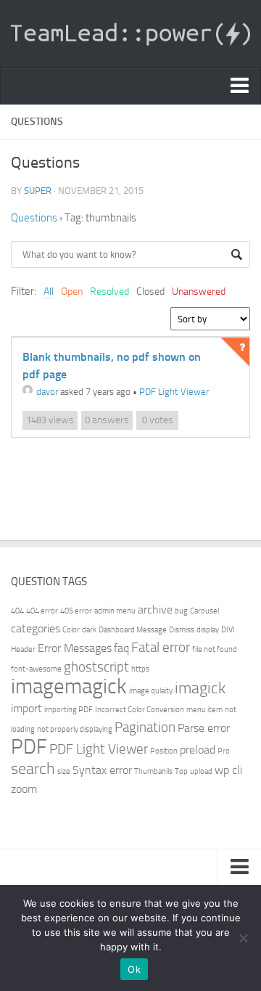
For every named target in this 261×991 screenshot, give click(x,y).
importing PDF (68, 709)
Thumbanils (153, 771)
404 (17, 611)
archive (155, 609)
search (33, 768)
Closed (150, 291)
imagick (200, 688)
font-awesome (36, 669)
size (63, 771)
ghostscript (96, 666)
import (26, 708)
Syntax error (102, 770)
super (37, 190)
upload (201, 771)
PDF (29, 747)
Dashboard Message (133, 630)
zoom (24, 789)
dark (89, 630)
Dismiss (181, 630)
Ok (134, 969)
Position (164, 751)
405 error (76, 611)
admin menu (115, 611)
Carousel (204, 611)
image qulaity (151, 691)
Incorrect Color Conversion (139, 709)
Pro (224, 751)
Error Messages (75, 648)
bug (181, 611)
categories (35, 628)
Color (71, 630)
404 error (42, 611)
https (140, 669)
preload (197, 749)
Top (181, 771)
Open (72, 291)
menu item (204, 709)
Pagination (145, 727)
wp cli (228, 770)
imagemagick (69, 686)
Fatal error (160, 647)
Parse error (204, 728)
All (49, 291)
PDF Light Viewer (174, 391)
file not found (214, 649)
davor (47, 391)
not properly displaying (74, 729)
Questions (34, 217)
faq (121, 648)
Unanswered (198, 291)
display (207, 630)
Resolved (109, 291)
